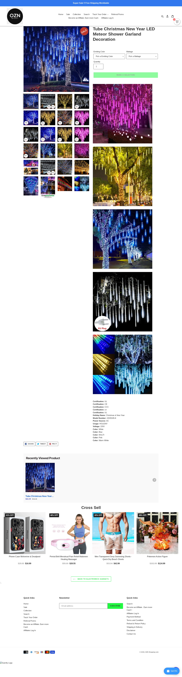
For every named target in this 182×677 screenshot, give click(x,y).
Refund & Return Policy (136, 624)
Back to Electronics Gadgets (93, 579)
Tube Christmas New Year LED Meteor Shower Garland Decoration (40, 496)
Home (26, 604)
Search (26, 614)
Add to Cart (69, 563)
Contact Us (131, 634)
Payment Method (134, 617)
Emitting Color (99, 52)
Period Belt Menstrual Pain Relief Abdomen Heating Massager (69, 557)
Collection (27, 610)
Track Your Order (31, 617)
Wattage (129, 52)
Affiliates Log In (30, 630)
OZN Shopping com (151, 652)
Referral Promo (30, 621)
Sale (25, 607)
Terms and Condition (135, 620)
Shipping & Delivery (135, 627)
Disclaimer (131, 630)
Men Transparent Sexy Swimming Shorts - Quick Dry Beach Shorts (113, 557)
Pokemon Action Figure (157, 556)
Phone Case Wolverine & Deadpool (24, 556)
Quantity (96, 62)
